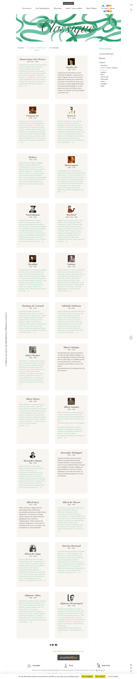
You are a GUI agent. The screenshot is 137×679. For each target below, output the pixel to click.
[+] (26, 86)
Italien (102, 81)
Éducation (58, 8)
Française (21, 48)
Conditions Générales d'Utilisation (51, 670)
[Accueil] (68, 3)
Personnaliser (113, 676)
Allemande (104, 79)
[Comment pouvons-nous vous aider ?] (131, 337)
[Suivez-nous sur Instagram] (131, 668)
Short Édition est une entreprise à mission (68, 651)
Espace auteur (109, 8)
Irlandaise (104, 65)
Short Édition (91, 8)
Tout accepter (87, 676)
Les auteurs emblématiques (36, 48)
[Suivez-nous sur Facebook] (104, 670)
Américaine (104, 77)
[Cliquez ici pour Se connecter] (130, 10)
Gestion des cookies (68, 670)
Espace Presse (36, 670)
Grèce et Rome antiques (109, 68)
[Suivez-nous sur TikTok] (131, 671)
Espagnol (103, 84)
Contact (92, 670)
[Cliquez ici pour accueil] (68, 657)
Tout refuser (100, 676)
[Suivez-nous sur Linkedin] (131, 665)
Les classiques (54, 48)
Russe (102, 74)
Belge (102, 86)
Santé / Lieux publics (74, 8)
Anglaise (103, 72)
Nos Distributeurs (43, 8)
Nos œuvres (27, 8)
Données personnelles (81, 670)
